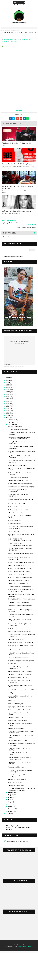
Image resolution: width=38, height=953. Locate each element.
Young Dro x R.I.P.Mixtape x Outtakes (20, 671)
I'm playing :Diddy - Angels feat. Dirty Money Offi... (20, 697)
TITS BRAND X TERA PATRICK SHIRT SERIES (20, 763)
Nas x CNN (11, 700)
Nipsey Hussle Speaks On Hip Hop (19, 571)
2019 (8, 394)
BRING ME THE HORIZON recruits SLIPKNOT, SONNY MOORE (19, 438)
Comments (13, 41)
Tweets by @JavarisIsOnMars (13, 256)
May (9, 802)
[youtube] (26, 5)
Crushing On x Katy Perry (16, 717)
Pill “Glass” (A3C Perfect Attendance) (19, 674)
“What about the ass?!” (15, 520)
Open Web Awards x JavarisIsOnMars (20, 577)
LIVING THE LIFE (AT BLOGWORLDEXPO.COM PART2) (19, 540)
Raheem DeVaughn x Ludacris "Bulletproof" (17, 490)
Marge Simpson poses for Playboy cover (21, 661)
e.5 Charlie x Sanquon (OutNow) (18, 429)
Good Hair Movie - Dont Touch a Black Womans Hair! (20, 646)
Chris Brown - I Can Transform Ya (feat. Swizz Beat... (21, 447)
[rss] (20, 5)
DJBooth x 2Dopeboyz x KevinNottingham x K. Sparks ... (21, 469)
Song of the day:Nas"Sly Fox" (17, 779)
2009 (8, 418)
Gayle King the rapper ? (15, 782)
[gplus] (15, 5)
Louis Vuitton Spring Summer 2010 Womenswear (19, 667)
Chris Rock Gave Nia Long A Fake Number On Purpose (21, 624)
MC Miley (11, 628)
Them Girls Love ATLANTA (17, 504)
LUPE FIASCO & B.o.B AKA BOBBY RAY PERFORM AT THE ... (20, 527)
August (10, 795)
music (23, 39)
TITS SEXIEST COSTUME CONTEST (19, 480)
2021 (8, 389)
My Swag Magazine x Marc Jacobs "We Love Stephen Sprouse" (17, 187)
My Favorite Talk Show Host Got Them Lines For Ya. (20, 473)
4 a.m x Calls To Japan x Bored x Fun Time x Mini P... (21, 433)
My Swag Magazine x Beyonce (17, 720)
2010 (8, 415)
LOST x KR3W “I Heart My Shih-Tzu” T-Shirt (21, 736)
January (11, 811)
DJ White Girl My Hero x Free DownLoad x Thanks (21, 452)
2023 (8, 385)
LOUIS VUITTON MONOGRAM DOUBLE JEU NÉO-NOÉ (21, 732)
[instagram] (18, 5)
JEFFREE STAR (12, 664)
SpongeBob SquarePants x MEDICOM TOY (20, 516)
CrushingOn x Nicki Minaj (16, 785)
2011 (8, 413)
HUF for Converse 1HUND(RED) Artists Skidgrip (21, 610)
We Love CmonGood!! (15, 426)
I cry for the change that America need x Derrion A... (21, 775)
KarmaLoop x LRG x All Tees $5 (18, 584)
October (11, 424)
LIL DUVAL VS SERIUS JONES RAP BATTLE (19, 749)
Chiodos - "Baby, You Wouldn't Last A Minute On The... (20, 558)
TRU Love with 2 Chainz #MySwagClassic (16, 143)
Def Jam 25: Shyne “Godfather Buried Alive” (20, 686)
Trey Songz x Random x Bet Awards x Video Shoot (20, 606)
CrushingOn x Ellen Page (16, 767)
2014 (8, 406)
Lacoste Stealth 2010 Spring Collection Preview (20, 615)
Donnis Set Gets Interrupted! (17, 465)
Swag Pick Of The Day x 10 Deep (18, 602)
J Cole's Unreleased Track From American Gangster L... (21, 635)
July (9, 797)
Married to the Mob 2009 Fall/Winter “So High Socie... (21, 744)
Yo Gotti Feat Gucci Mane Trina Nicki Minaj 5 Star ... (20, 681)
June (10, 799)
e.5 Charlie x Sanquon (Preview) (18, 478)
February (11, 809)
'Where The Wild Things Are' (17, 565)
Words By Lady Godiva (14, 826)
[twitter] (9, 5)
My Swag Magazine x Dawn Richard (19, 510)
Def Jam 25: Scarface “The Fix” (17, 677)
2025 (8, 380)
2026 (8, 378)
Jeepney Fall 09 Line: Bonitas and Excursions (18, 442)
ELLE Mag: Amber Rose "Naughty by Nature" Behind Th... (19, 758)
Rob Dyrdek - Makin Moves (16, 513)
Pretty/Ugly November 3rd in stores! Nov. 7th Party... (21, 461)
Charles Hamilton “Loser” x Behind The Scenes (20, 500)
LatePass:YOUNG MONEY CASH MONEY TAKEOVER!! (21, 549)
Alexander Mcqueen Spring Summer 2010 (21, 690)
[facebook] (12, 5)
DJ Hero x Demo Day (14, 650)
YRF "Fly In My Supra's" (15, 531)
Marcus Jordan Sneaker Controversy (19, 484)
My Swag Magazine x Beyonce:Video (19, 631)
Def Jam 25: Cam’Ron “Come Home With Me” (21, 654)
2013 (8, 408)
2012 (8, 411)
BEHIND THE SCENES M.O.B (17, 574)
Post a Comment (8, 237)
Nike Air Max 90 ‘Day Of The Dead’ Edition (21, 599)
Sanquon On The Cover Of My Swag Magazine (18, 164)
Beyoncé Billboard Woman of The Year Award (20, 713)
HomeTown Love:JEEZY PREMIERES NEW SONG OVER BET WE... (21, 590)
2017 (8, 399)
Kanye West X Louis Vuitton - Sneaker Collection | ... (20, 620)
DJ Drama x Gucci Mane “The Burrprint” (21, 642)
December (11, 420)
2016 (8, 401)
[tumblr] (29, 5)
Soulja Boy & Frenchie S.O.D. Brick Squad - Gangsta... (21, 595)
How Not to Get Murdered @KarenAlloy (21, 562)
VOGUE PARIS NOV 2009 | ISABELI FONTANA (19, 495)
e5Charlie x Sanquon (14, 523)
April (10, 804)
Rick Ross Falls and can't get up (18, 740)
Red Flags (11, 693)
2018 (8, 397)
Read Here (19, 110)
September (12, 792)
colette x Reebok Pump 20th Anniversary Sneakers (21, 554)
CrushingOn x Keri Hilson (16, 728)
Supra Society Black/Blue (16, 704)
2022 (8, 387)
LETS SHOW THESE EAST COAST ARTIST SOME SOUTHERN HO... (21, 789)
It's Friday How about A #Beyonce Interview (16, 211)
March (10, 806)
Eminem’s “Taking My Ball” (16, 639)
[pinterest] (29, 944)
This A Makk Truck (15, 30)
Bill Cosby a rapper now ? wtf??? (18, 580)
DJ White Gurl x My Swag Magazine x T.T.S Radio (21, 724)
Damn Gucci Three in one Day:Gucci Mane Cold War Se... (21, 535)
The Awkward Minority (5, 30)
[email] (23, 5)
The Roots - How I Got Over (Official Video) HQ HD (20, 771)
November (12, 422)
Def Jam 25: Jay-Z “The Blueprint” (19, 710)
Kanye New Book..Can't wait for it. (19, 658)
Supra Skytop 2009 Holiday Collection (20, 707)
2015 (8, 404)
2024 (8, 383)
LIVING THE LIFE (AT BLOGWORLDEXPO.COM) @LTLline (20, 544)
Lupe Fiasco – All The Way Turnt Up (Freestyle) (19, 456)
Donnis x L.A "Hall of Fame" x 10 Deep (20, 568)
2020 (8, 392)
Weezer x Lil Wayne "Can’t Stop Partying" (21, 487)
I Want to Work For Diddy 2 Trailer (19, 586)
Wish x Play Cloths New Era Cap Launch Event (21, 753)
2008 (8, 813)
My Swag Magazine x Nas (16, 507)
